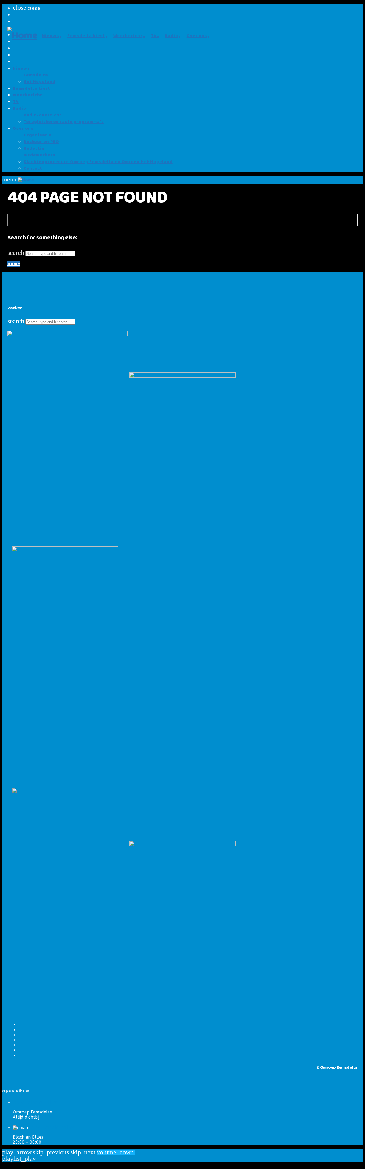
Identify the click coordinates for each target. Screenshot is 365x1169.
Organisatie (38, 135)
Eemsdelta (36, 75)
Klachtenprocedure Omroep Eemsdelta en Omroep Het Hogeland (98, 161)
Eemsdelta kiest (31, 88)
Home (13, 264)
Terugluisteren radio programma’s (64, 121)
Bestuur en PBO (41, 141)
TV (16, 101)
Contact (33, 168)
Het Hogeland (39, 81)
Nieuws (21, 68)
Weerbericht (27, 95)
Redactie (34, 148)
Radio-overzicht (42, 115)
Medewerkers (39, 155)
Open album (16, 1091)
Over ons (23, 128)
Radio (19, 108)
